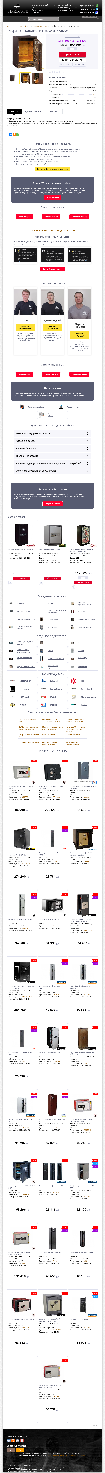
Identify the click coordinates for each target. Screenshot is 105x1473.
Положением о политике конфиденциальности (66, 1455)
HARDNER (26, 863)
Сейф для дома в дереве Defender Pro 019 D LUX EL (21, 987)
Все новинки (92, 1425)
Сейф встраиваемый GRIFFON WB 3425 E (21, 1187)
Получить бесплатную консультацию (52, 169)
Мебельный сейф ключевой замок (72, 743)
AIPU (94, 94)
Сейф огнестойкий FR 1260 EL (50, 1053)
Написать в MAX (86, 12)
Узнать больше (52, 198)
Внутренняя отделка (27, 456)
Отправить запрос (52, 504)
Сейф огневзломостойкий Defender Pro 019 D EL (49, 1320)
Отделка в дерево (26, 441)
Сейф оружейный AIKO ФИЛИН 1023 (20, 1054)
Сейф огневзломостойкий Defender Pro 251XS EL (80, 920)
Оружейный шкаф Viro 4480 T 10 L (52, 1120)
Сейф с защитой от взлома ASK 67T (82, 1187)
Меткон (87, 797)
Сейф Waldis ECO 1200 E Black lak (21, 549)
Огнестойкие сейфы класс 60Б (29, 720)
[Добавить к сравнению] (10, 583)
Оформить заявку (79, 217)
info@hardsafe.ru (89, 16)
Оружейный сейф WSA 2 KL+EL (20, 919)
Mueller (25, 928)
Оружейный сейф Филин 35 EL (82, 1252)
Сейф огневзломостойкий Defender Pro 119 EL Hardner (19, 854)
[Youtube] (17, 1440)
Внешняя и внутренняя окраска (33, 433)
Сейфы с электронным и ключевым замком (28, 728)
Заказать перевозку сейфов (79, 335)
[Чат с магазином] (97, 5)
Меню (96, 18)
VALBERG (56, 994)
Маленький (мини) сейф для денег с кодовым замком (75, 728)
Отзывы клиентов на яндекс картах (52, 230)
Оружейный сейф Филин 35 (50, 1252)
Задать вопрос (24, 217)
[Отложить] (76, 587)
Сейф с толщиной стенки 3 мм (29, 735)
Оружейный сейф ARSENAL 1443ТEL (50, 987)
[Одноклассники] (14, 134)
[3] (55, 72)
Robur (55, 926)
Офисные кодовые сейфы (29, 742)
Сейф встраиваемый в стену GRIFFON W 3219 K (50, 1387)
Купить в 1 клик (72, 60)
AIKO (55, 861)
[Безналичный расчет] (20, 1450)
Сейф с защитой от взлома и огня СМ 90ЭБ (83, 787)
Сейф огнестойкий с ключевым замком (73, 735)
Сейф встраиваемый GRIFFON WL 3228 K (21, 1320)
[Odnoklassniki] (13, 1440)
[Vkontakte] (8, 1440)
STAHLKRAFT (88, 930)
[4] (57, 72)
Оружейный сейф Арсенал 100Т (51, 1186)
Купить (74, 54)
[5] (59, 72)
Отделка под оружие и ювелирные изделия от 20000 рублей (48, 463)
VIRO (55, 1128)
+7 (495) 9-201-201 (87, 5)
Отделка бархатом (26, 448)
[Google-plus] (22, 1440)
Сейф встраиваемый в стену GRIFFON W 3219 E (19, 1253)
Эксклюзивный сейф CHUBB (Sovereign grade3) (81, 854)
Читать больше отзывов (53, 269)
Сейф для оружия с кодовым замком (49, 743)
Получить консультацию (25, 327)
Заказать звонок (51, 217)
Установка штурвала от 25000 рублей (36, 471)
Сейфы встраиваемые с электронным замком (75, 720)
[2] (52, 72)
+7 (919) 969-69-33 (87, 9)
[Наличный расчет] (11, 1450)
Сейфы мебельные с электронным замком (51, 720)
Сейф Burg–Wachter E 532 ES (50, 549)
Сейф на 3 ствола (49, 735)
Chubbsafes (88, 861)
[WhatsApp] (17, 134)
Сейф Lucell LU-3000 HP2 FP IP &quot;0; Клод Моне (81, 550)
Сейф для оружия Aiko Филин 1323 (50, 854)
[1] (50, 72)
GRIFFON (25, 797)
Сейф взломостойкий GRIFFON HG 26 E (20, 787)
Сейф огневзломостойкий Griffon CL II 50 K (52, 787)
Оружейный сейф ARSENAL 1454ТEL (80, 987)
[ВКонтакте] (10, 134)
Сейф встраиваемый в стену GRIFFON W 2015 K (81, 1120)
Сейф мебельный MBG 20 (49, 919)
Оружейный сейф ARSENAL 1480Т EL (21, 1120)
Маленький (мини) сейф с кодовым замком (52, 728)
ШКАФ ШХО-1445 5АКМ (79, 1319)
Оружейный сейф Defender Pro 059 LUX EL (82, 1054)
